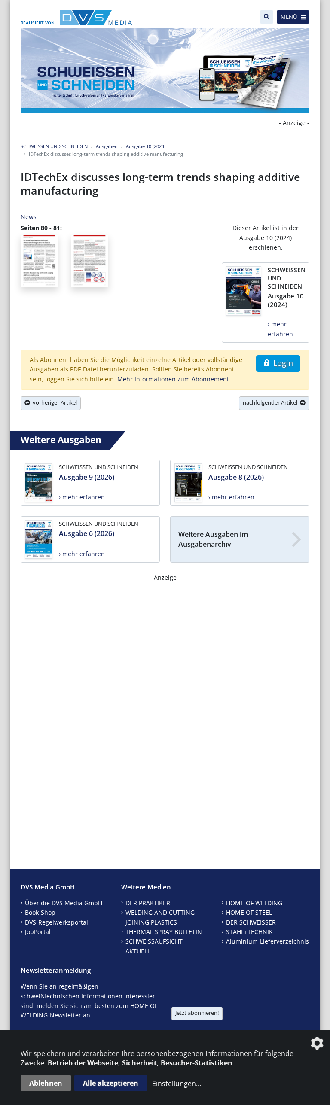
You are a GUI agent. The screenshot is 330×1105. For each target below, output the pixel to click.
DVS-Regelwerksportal (56, 922)
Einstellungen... (176, 1083)
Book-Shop (40, 912)
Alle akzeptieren (110, 1083)
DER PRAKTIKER (147, 903)
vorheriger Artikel (53, 402)
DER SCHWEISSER (251, 922)
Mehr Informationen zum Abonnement (173, 379)
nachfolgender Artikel (271, 402)
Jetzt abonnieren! (197, 1013)
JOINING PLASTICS (151, 922)
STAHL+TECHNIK (249, 932)
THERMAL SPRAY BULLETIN (163, 932)
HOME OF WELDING (254, 903)
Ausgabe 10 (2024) (145, 146)
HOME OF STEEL (249, 912)
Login (282, 363)
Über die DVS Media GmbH (63, 903)
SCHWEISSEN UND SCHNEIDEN (54, 146)
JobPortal (38, 932)
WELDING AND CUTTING (160, 912)
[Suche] (266, 17)
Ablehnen (45, 1083)
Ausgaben (107, 146)
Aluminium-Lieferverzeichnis (267, 941)
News (29, 217)
